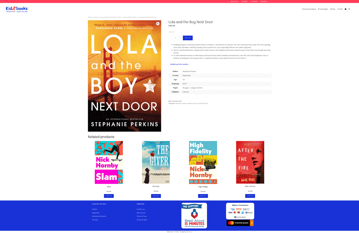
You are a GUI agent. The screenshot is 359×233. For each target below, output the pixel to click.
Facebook (254, 1)
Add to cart (188, 38)
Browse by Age (323, 9)
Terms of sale (142, 220)
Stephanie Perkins (181, 104)
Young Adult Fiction (129, 17)
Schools (332, 9)
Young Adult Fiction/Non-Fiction (110, 17)
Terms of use (141, 216)
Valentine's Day (191, 104)
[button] (157, 23)
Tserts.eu (189, 232)
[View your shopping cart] (345, 9)
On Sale (340, 9)
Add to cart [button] (109, 196)
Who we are (141, 213)
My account (234, 1)
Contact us (141, 209)
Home (90, 17)
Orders (94, 209)
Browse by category (309, 9)
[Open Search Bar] (349, 9)
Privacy (95, 220)
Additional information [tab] (179, 64)
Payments (95, 213)
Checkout (244, 1)
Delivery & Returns (99, 216)
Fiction (96, 17)
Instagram (264, 1)
